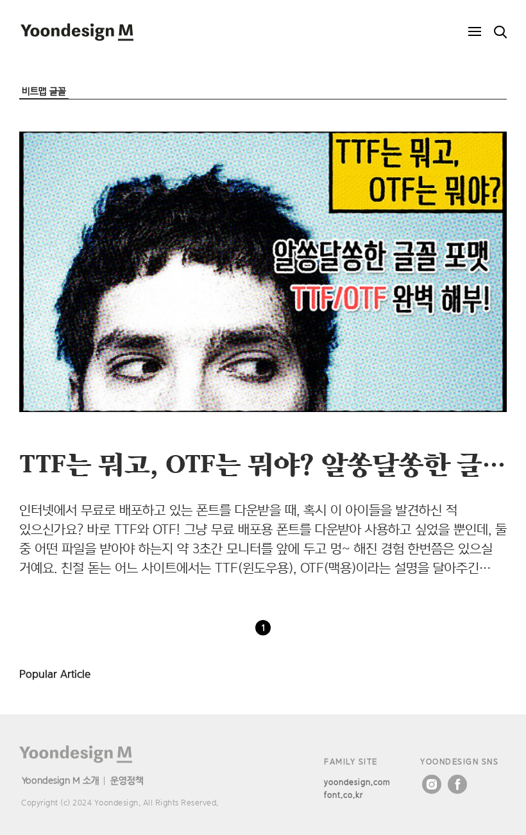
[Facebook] (457, 784)
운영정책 (127, 780)
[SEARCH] (500, 32)
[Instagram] (431, 784)
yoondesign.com (357, 782)
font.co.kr (343, 795)
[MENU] (474, 32)
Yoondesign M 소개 (60, 780)
